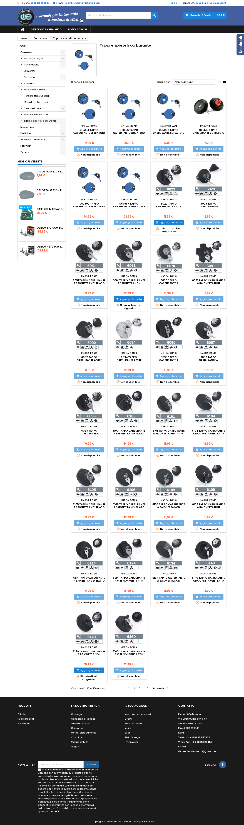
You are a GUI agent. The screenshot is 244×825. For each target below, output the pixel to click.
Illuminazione (31, 64)
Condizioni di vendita (83, 718)
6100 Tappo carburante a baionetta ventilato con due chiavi (129, 433)
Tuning (24, 152)
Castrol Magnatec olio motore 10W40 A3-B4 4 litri (50, 209)
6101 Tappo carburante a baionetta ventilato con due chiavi (169, 433)
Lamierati (29, 71)
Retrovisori (30, 77)
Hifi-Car (25, 145)
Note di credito (133, 723)
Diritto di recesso (81, 723)
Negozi (75, 746)
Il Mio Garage (77, 29)
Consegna (77, 714)
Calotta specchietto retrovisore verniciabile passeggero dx (50, 171)
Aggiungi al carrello (89, 148)
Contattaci (77, 737)
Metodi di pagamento (83, 732)
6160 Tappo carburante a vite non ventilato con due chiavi (129, 654)
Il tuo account (137, 706)
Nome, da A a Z (194, 82)
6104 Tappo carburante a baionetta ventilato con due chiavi (208, 433)
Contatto (186, 706)
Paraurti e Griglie (33, 58)
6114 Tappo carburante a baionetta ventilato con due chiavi (89, 580)
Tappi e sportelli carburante (40, 121)
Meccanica (27, 127)
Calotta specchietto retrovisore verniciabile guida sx (50, 190)
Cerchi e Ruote (32, 108)
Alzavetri (29, 83)
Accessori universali (32, 139)
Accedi (199, 2)
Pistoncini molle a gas (36, 114)
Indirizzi (129, 728)
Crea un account (216, 2)
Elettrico (25, 133)
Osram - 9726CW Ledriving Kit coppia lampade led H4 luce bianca (50, 246)
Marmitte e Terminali (36, 102)
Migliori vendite (30, 161)
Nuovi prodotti (26, 718)
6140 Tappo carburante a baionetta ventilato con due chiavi (208, 580)
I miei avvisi (131, 742)
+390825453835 (40, 2)
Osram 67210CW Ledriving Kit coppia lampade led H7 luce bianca (50, 227)
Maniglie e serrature (35, 89)
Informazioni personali (138, 714)
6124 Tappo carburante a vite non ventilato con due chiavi (129, 580)
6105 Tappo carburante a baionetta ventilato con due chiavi (89, 507)
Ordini (128, 718)
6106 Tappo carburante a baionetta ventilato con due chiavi (129, 507)
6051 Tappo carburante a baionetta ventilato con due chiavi (89, 283)
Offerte (22, 714)
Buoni (128, 732)
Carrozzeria (27, 52)
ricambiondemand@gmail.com (82, 2)
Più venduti (24, 723)
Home (22, 46)
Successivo (160, 688)
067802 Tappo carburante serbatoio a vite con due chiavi (89, 206)
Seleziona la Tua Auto (46, 29)
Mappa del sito (79, 742)
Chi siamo (77, 728)
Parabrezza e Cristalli (36, 96)
